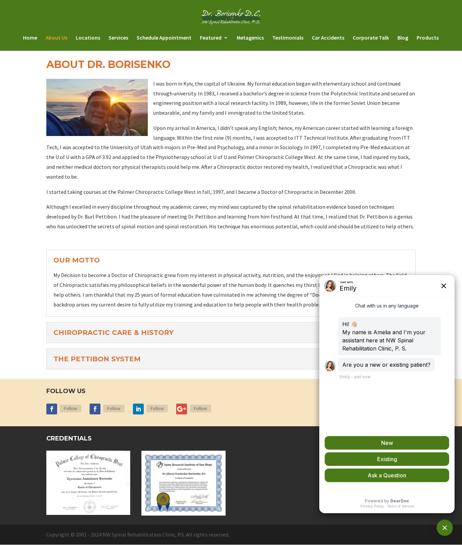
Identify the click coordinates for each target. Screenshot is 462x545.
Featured (211, 38)
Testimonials (287, 38)
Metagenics (250, 38)
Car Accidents (328, 38)
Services (118, 38)
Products (428, 38)
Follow (70, 408)
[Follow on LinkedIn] (138, 409)
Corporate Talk (371, 38)
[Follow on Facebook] (51, 409)
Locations (88, 38)
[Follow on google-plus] (181, 409)
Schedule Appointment (164, 38)
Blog (402, 38)
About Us (56, 38)
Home (30, 38)
